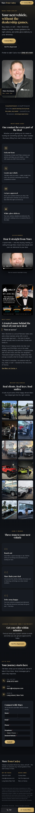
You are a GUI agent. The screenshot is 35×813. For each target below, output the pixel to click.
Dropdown (9, 730)
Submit (9, 742)
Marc (9, 3)
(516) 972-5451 (27, 53)
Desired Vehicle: (11, 735)
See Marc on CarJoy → (9, 368)
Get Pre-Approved (10, 47)
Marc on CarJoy (22, 781)
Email (7, 720)
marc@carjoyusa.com (15, 688)
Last (19, 718)
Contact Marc (28, 2)
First (6, 718)
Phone (7, 725)
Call (10, 810)
